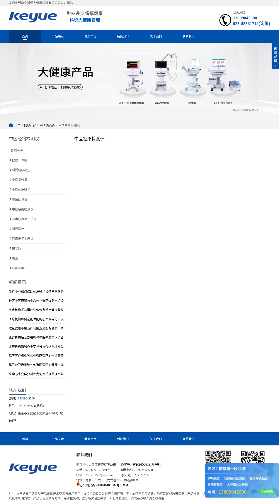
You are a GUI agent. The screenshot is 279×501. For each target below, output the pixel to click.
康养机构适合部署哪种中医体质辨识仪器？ (38, 337)
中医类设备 (47, 125)
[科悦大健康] (33, 17)
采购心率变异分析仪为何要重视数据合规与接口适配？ (45, 374)
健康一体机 (19, 160)
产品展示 (58, 36)
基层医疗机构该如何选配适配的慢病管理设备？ (41, 355)
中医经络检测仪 (22, 209)
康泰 (15, 258)
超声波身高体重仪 (24, 219)
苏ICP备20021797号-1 (147, 464)
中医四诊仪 (19, 199)
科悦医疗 (18, 229)
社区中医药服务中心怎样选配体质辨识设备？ (39, 301)
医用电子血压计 (22, 238)
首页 (25, 36)
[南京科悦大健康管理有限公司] (33, 468)
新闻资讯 (123, 36)
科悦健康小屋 (21, 170)
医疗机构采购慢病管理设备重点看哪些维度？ (39, 310)
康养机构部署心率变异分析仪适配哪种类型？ (39, 346)
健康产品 (90, 36)
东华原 (16, 248)
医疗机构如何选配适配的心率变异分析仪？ (38, 319)
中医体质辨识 (21, 189)
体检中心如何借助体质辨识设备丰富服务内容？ (41, 291)
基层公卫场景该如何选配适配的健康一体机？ (39, 365)
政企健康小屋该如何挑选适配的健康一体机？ (39, 328)
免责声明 (122, 485)
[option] (139, 82)
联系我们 (188, 36)
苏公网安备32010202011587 (98, 485)
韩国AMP (18, 268)
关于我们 (156, 36)
